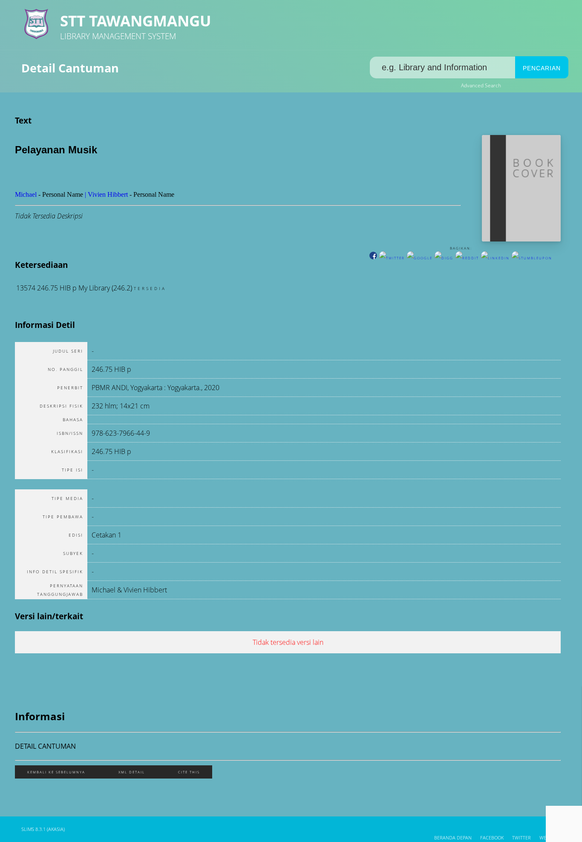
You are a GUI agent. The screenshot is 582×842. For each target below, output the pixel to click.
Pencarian (542, 68)
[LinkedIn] (495, 258)
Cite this (189, 772)
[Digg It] (444, 258)
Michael (26, 194)
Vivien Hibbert (108, 194)
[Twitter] (392, 258)
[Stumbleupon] (532, 258)
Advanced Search (481, 85)
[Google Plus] (419, 258)
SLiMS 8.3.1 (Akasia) (43, 829)
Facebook (492, 838)
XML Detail (131, 772)
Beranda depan (453, 838)
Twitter (521, 838)
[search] (443, 67)
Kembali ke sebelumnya (56, 772)
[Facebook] (373, 258)
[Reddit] (467, 258)
